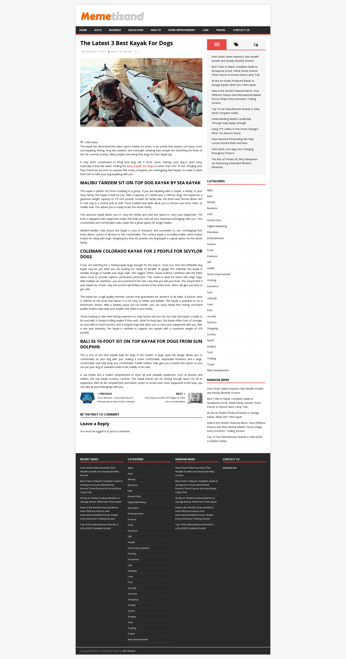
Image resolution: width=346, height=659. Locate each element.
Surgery (211, 346)
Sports (211, 340)
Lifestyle (127, 51)
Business (115, 30)
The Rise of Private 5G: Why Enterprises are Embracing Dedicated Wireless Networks (235, 163)
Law (206, 30)
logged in (101, 431)
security (211, 316)
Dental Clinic (214, 220)
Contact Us (241, 30)
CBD (209, 214)
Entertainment (215, 238)
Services (212, 322)
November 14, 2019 (95, 51)
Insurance (212, 286)
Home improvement (181, 30)
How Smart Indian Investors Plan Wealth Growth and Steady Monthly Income (99, 471)
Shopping (212, 328)
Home (83, 30)
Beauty (211, 202)
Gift (209, 262)
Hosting (211, 280)
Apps (210, 190)
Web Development (218, 370)
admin (113, 51)
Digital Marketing (217, 226)
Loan (210, 304)
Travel (221, 30)
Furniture (212, 256)
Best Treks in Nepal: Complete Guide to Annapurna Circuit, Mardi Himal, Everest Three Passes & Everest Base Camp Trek (236, 70)
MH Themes (129, 651)
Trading (211, 358)
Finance (211, 244)
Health (156, 30)
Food (210, 250)
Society (211, 334)
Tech (210, 352)
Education (135, 30)
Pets (209, 310)
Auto (98, 30)
